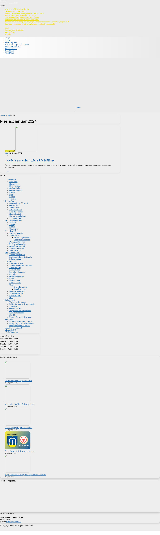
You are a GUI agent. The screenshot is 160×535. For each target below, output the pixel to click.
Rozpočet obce (14, 270)
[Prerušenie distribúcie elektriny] (17, 448)
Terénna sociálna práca (17, 302)
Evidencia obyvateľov (17, 244)
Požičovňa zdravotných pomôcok (21, 304)
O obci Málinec (10, 180)
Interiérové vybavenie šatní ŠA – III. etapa (20, 15)
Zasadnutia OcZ (15, 218)
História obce (14, 184)
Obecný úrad (14, 205)
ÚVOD (7, 38)
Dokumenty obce (11, 261)
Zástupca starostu (15, 210)
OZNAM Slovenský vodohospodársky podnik (22, 18)
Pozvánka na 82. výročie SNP (18, 381)
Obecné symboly (15, 190)
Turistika (12, 199)
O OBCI (8, 40)
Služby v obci (10, 300)
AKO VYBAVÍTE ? (12, 47)
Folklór (12, 197)
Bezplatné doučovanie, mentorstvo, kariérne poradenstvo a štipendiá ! (30, 24)
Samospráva (9, 201)
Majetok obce (10, 319)
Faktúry (12, 227)
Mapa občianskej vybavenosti (20, 317)
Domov (3, 115)
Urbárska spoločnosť (17, 291)
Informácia (13, 223)
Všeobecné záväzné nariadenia (20, 265)
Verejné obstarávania (12, 253)
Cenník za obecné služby (14, 328)
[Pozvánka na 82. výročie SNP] (17, 378)
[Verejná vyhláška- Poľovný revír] (17, 401)
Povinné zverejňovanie (13, 220)
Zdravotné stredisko (16, 293)
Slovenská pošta (15, 296)
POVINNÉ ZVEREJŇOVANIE (17, 44)
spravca (7, 153)
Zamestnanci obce (16, 212)
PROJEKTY (9, 51)
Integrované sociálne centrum (20, 311)
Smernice (12, 274)
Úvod (7, 28)
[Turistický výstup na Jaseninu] (17, 425)
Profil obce (13, 182)
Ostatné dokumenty (16, 276)
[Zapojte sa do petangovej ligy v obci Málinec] (17, 472)
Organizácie (9, 278)
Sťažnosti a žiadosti (16, 248)
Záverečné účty (15, 268)
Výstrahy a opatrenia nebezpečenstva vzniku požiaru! (24, 13)
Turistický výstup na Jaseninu (18, 428)
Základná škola (15, 283)
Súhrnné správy (15, 259)
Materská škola (14, 281)
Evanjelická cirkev (21, 287)
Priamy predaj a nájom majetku (20, 321)
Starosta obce (14, 207)
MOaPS (12, 315)
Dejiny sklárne (14, 186)
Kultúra (12, 192)
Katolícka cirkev (20, 289)
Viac (8, 171)
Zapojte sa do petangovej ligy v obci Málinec (25, 475)
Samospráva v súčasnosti (18, 203)
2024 (8, 115)
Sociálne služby (15, 250)
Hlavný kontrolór (15, 214)
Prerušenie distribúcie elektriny (16, 11)
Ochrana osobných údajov (14, 30)
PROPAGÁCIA (11, 49)
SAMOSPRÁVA (11, 42)
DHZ (11, 298)
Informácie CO (10, 330)
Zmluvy (12, 225)
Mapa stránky (10, 32)
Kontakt (8, 34)
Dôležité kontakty (11, 332)
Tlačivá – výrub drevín (22, 238)
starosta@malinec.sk (13, 522)
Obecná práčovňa (15, 308)
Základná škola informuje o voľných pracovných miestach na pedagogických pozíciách (37, 22)
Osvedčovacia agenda (17, 246)
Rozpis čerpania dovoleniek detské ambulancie (22, 20)
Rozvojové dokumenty (17, 272)
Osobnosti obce (15, 188)
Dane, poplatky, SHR (17, 242)
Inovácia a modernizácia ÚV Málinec (30, 160)
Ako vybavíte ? (10, 231)
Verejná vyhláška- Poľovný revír (17, 9)
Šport (11, 195)
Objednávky (14, 229)
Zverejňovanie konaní (22, 240)
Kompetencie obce (16, 263)
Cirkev (11, 285)
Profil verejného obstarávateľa (20, 257)
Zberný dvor (14, 306)
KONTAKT (9, 53)
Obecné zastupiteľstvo (17, 216)
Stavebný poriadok (16, 233)
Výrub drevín (14, 235)
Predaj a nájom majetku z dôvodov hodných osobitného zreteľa (22, 325)
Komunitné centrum (16, 313)
